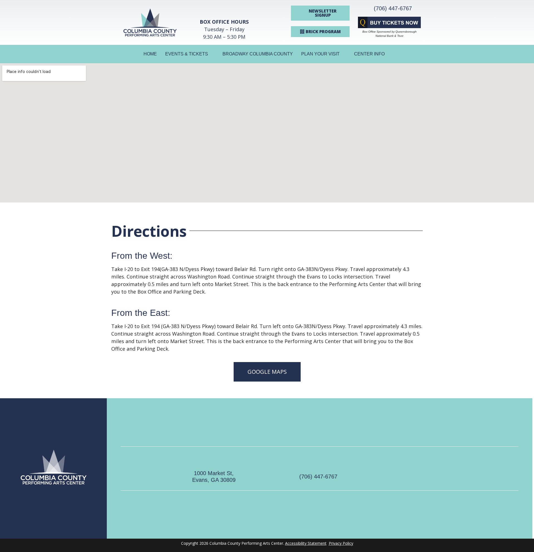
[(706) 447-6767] (318, 460)
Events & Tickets (186, 54)
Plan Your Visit (320, 54)
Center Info (369, 54)
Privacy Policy (341, 543)
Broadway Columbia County (257, 54)
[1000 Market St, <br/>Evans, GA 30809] (214, 456)
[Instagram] (437, 468)
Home (150, 54)
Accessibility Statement (306, 543)
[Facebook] (409, 468)
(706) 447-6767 (393, 8)
